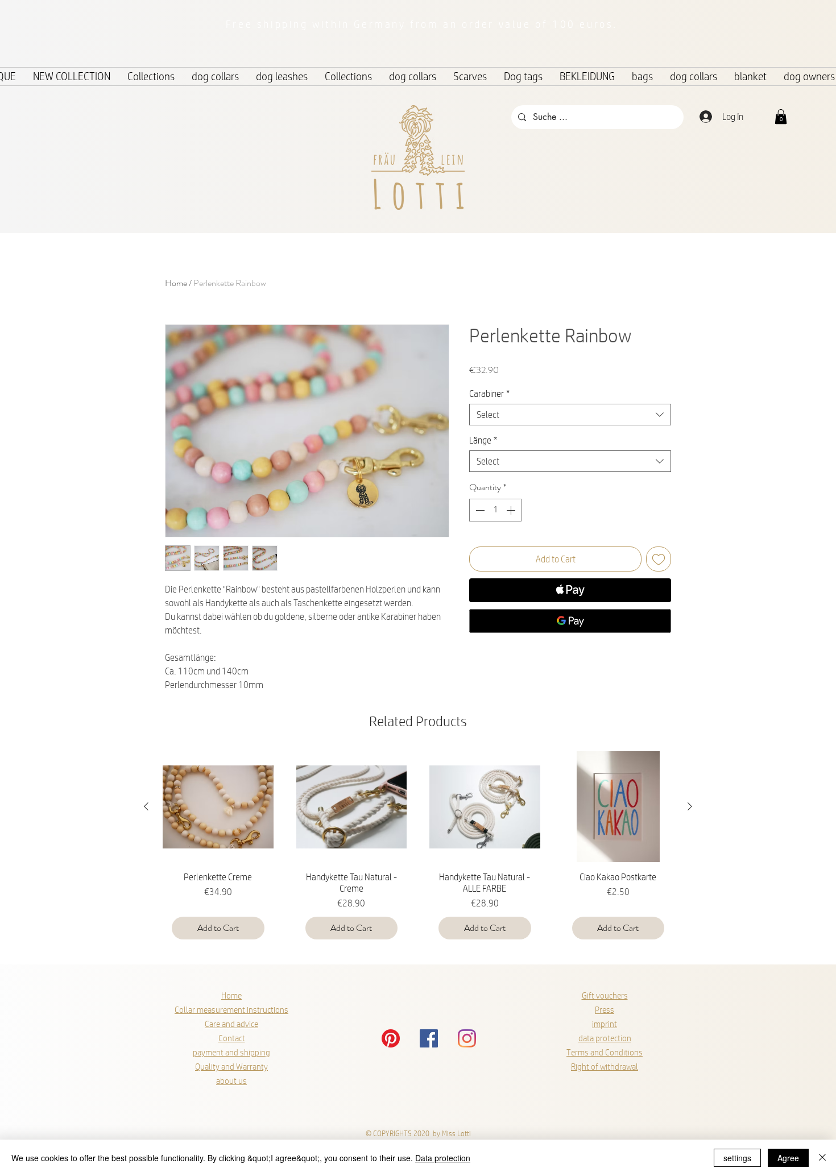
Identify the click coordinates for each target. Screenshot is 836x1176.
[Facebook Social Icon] (429, 1038)
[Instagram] (467, 1038)
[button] (781, 116)
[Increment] (512, 510)
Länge (483, 439)
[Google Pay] (570, 621)
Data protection (442, 1157)
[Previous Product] (146, 806)
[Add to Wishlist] (658, 559)
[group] (418, 850)
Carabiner (489, 393)
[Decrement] (479, 510)
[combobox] (570, 414)
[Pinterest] (391, 1038)
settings (737, 1157)
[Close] (822, 1158)
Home (176, 282)
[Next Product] (690, 806)
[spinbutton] (495, 510)
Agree (788, 1157)
